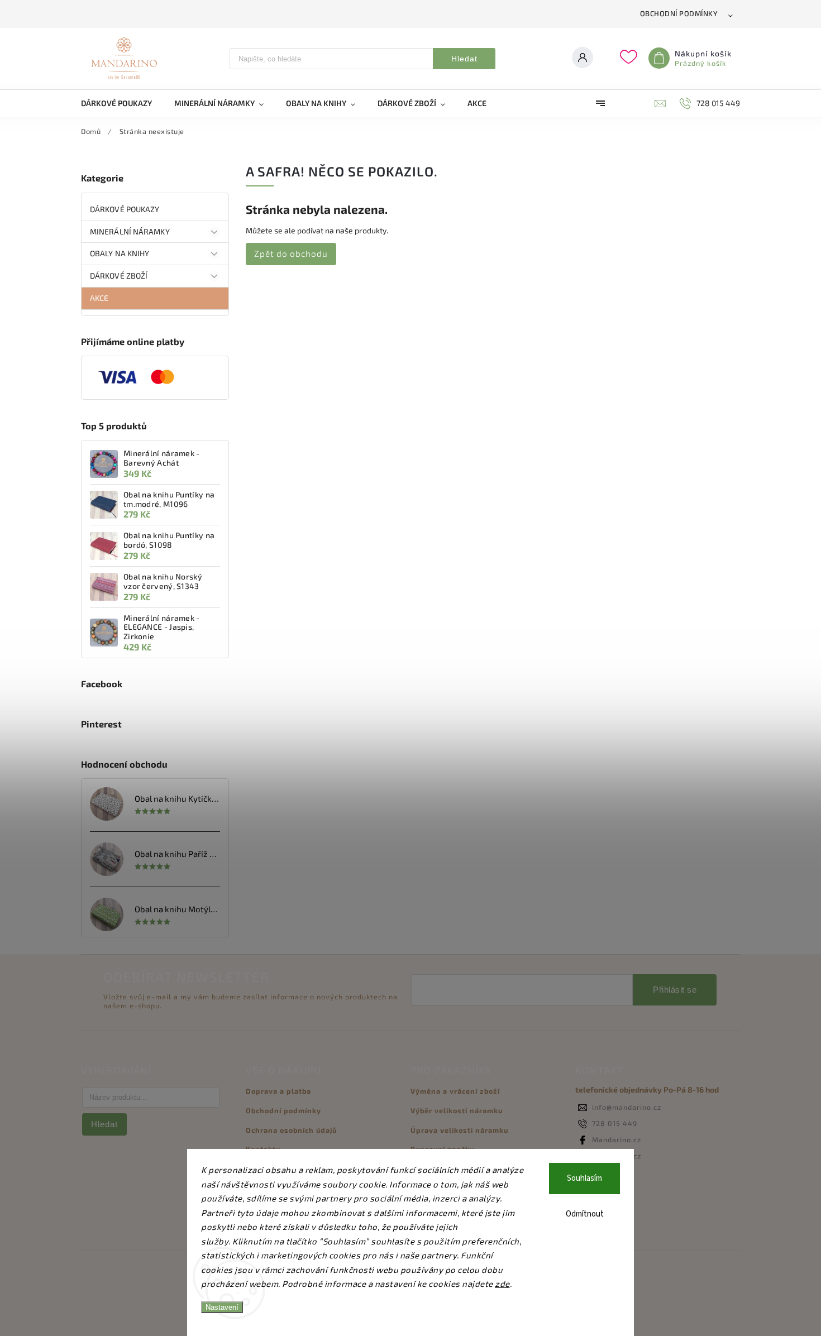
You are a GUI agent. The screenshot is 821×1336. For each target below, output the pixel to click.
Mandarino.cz (616, 1139)
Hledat (464, 58)
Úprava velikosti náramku (459, 1130)
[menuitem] (122, 103)
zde (502, 1283)
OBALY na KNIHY (119, 253)
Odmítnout (585, 1214)
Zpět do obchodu (291, 253)
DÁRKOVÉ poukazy (125, 209)
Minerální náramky (130, 231)
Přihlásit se (674, 989)
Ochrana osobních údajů (291, 1130)
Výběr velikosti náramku (456, 1110)
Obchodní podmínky (679, 13)
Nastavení (222, 1307)
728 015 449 (614, 1123)
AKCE (99, 298)
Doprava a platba (278, 1090)
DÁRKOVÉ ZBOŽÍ (118, 275)
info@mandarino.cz (626, 1107)
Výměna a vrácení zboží (455, 1090)
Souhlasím (584, 1178)
